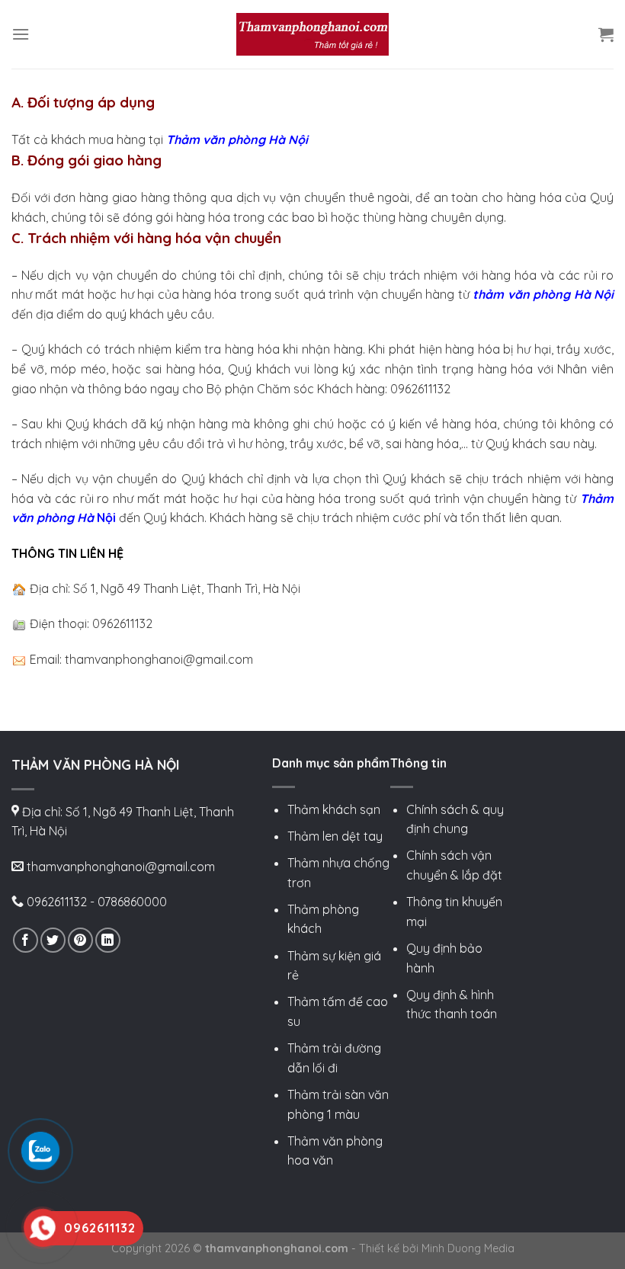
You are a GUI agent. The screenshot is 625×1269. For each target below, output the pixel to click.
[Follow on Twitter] (53, 940)
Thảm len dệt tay (335, 836)
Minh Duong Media (467, 1248)
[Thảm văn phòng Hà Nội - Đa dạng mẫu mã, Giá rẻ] (312, 34)
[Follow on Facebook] (25, 940)
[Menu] (20, 34)
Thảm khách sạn (333, 809)
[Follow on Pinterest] (80, 940)
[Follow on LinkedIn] (107, 940)
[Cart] (606, 34)
